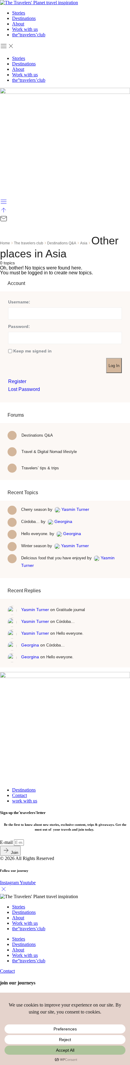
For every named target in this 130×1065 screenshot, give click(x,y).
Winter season (33, 546)
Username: (19, 301)
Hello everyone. (34, 533)
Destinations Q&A (61, 243)
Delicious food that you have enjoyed (53, 558)
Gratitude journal (70, 609)
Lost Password (24, 389)
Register (17, 381)
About (18, 23)
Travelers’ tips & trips (39, 468)
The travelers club (28, 243)
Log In (114, 365)
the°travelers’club (28, 34)
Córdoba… (30, 521)
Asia (83, 243)
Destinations (24, 18)
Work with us (25, 29)
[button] (65, 46)
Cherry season (34, 509)
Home (5, 243)
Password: (19, 326)
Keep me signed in (32, 351)
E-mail (7, 842)
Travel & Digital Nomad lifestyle (48, 451)
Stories (18, 12)
